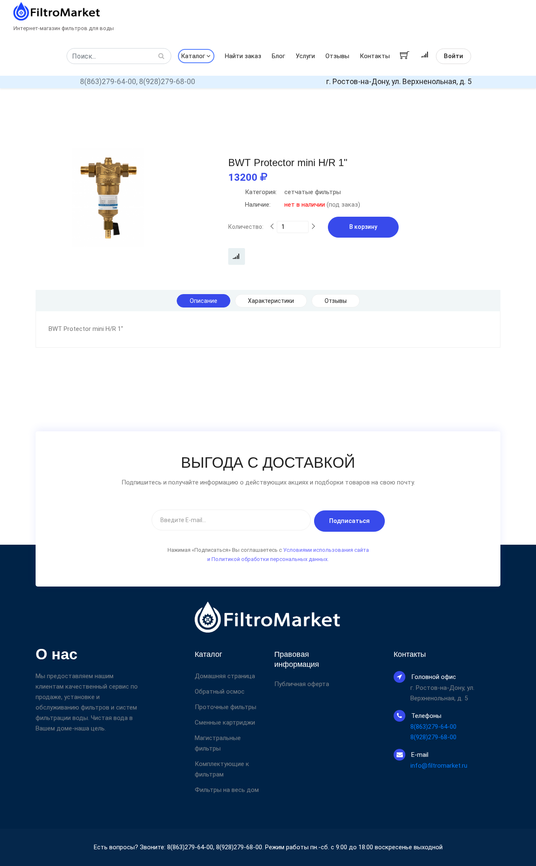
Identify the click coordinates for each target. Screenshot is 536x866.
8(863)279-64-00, (108, 81)
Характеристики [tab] (271, 300)
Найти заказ (243, 56)
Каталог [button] (193, 56)
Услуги (305, 56)
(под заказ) (302, 204)
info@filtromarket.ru (438, 765)
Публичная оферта (301, 684)
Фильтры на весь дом (227, 790)
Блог (278, 56)
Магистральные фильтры (218, 743)
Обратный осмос (220, 691)
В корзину (363, 226)
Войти (453, 56)
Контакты (375, 56)
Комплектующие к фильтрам (222, 769)
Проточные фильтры (225, 707)
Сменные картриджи (225, 722)
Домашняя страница (225, 676)
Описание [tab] (203, 300)
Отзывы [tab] (336, 300)
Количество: (245, 226)
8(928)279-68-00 (167, 81)
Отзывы (337, 56)
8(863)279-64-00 (433, 726)
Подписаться (349, 521)
